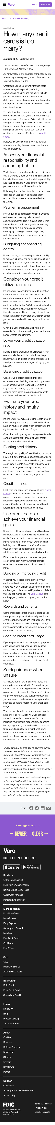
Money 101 (8, 1008)
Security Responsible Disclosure (18, 1090)
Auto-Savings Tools (12, 971)
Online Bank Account (13, 880)
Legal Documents (42, 1112)
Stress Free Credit (12, 995)
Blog (5, 1013)
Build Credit (8, 985)
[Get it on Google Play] (31, 867)
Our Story (8, 1037)
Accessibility (9, 1095)
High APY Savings (11, 966)
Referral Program (11, 1047)
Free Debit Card (10, 938)
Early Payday (9, 923)
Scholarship (9, 1067)
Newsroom (8, 1052)
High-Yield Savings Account (16, 885)
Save (5, 961)
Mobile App (8, 933)
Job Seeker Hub (11, 1023)
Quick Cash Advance (13, 895)
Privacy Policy (41, 1108)
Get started (45, 5)
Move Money (9, 918)
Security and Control (13, 928)
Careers (7, 1062)
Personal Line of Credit (14, 899)
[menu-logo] (11, 4)
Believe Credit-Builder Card (16, 890)
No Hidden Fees (11, 913)
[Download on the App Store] (11, 867)
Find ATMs (8, 948)
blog (4, 18)
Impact (6, 1072)
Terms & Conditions (43, 1104)
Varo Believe (37, 594)
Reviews (7, 1042)
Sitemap (7, 1057)
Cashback (8, 943)
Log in (34, 5)
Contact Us (8, 1085)
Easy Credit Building (12, 990)
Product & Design (11, 1018)
